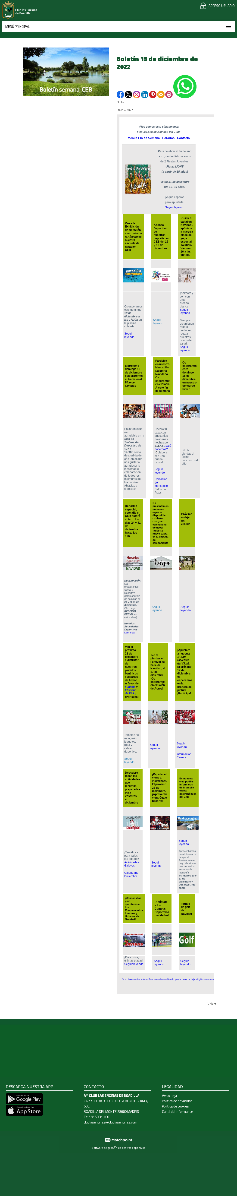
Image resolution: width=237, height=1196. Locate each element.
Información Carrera (184, 756)
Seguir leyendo (174, 207)
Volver (212, 1003)
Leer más (129, 632)
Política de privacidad (177, 1101)
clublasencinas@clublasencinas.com (110, 1122)
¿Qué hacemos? (163, 447)
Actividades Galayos (131, 864)
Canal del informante (177, 1111)
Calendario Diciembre (131, 874)
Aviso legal (170, 1095)
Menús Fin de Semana (144, 138)
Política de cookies (175, 1106)
